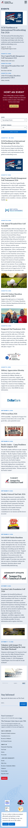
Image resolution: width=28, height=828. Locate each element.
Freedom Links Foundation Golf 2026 (13, 590)
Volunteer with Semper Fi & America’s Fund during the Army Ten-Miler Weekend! (13, 647)
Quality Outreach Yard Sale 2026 (13, 494)
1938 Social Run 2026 (9, 414)
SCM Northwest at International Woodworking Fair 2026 (13, 142)
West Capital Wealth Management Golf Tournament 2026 (13, 179)
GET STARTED (14, 106)
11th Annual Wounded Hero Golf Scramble (13, 225)
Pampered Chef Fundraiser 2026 (13, 329)
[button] (26, 2)
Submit (23, 704)
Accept (5, 824)
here (21, 718)
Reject (12, 824)
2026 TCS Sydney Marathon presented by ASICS (11, 295)
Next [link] (23, 683)
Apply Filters (14, 131)
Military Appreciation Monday (12, 370)
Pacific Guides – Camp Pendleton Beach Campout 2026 (13, 445)
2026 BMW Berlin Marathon (12, 537)
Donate (4, 778)
